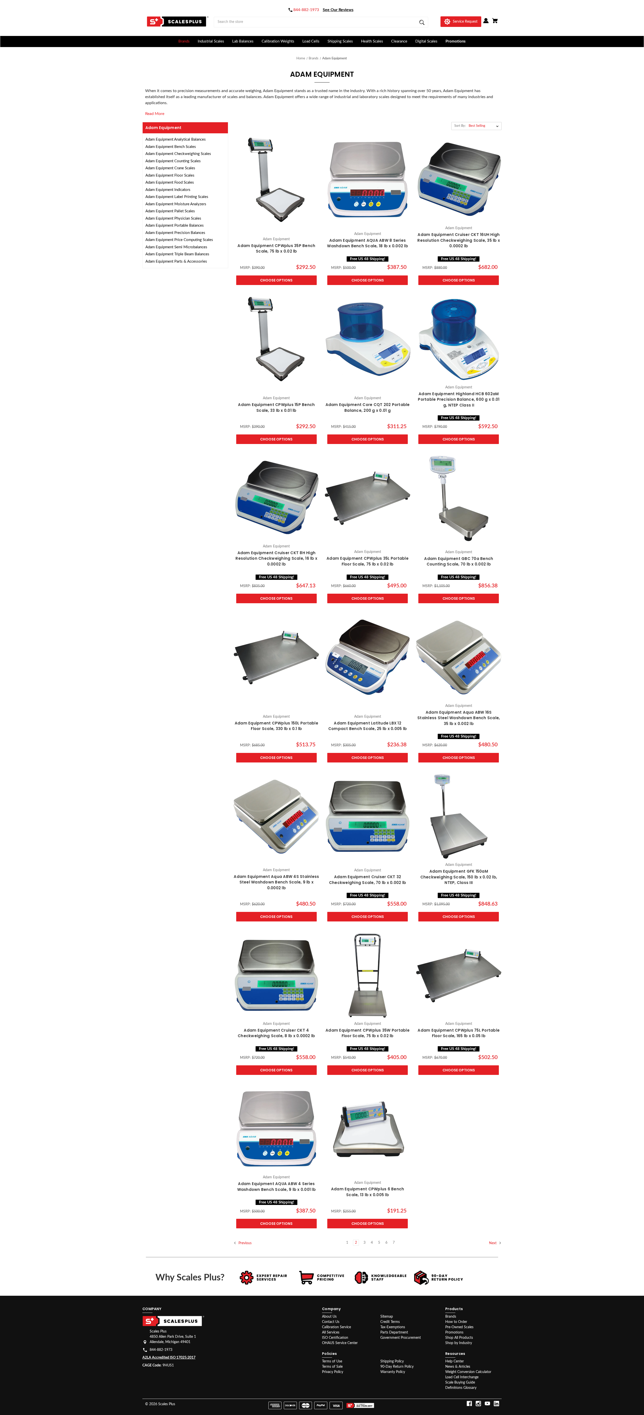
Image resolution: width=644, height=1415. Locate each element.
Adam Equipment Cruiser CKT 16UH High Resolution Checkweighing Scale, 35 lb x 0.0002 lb (458, 240)
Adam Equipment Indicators (167, 190)
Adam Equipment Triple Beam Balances (177, 254)
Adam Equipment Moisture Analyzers (175, 204)
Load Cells (310, 41)
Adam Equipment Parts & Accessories (176, 261)
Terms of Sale (332, 1366)
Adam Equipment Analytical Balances (175, 139)
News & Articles (457, 1366)
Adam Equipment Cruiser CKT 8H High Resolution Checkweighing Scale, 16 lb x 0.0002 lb (276, 558)
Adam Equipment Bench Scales (170, 147)
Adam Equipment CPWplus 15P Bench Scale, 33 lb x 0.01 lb (276, 407)
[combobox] (321, 22)
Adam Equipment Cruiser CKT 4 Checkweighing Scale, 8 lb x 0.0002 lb (276, 1033)
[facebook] (469, 1403)
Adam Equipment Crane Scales (170, 168)
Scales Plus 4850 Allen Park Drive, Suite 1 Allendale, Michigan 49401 (173, 1337)
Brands (184, 41)
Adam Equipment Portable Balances (174, 225)
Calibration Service (336, 1327)
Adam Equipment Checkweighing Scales (178, 154)
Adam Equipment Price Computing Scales (179, 240)
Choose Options (276, 280)
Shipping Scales (340, 41)
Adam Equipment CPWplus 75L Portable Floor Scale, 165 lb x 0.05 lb (459, 1033)
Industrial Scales (211, 41)
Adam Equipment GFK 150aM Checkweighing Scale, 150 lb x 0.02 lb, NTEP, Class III (458, 877)
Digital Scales (426, 41)
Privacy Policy (332, 1372)
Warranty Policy (392, 1372)
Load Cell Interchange (461, 1377)
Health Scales (372, 41)
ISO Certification (335, 1338)
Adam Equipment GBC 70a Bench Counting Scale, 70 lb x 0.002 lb (458, 561)
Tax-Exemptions (392, 1327)
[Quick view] (276, 229)
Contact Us (330, 1322)
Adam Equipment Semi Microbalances (176, 247)
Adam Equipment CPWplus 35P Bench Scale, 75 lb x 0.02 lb (276, 248)
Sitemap (386, 1316)
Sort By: (460, 126)
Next (493, 1243)
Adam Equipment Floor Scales (169, 175)
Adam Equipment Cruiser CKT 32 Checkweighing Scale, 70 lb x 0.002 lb (367, 879)
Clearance (399, 41)
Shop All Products (459, 1338)
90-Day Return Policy (397, 1366)
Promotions (456, 41)
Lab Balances (243, 41)
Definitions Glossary (460, 1388)
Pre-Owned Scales (459, 1327)
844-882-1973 (161, 1350)
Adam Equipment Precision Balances (175, 233)
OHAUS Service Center (340, 1343)
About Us (329, 1316)
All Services (330, 1332)
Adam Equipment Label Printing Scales (176, 197)
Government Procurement (400, 1338)
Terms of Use (332, 1361)
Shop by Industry (458, 1343)
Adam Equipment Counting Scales (173, 161)
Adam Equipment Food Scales (169, 182)
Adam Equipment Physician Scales (173, 218)
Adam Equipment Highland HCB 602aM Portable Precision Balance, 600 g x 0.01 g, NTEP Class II (458, 399)
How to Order (456, 1322)
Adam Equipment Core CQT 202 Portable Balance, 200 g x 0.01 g (368, 407)
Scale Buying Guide (460, 1382)
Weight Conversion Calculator (468, 1372)
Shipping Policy (392, 1361)
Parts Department (394, 1332)
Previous (244, 1243)
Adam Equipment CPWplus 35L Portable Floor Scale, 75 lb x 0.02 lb (368, 561)
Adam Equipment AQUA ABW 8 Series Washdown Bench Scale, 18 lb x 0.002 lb (367, 243)
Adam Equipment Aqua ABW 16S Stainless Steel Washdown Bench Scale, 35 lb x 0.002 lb (458, 717)
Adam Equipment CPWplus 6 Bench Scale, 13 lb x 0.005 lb (367, 1191)
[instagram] (478, 1403)
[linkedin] (496, 1403)
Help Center (454, 1361)
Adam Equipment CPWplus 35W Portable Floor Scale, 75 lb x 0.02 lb (368, 1033)
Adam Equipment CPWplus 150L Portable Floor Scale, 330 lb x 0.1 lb (276, 726)
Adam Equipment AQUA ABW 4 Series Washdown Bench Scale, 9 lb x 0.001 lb (276, 1186)
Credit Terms (390, 1322)
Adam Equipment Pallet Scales (170, 211)
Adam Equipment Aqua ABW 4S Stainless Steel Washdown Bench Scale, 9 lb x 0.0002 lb (276, 882)
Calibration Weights (278, 41)
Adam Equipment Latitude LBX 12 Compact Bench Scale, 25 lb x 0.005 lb (367, 726)
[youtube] (487, 1403)
